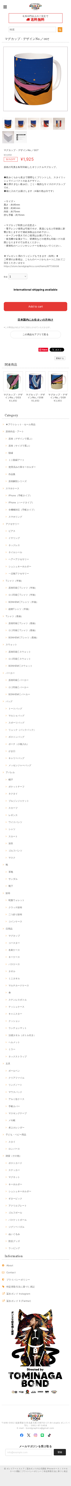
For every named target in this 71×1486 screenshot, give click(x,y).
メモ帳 (12, 1120)
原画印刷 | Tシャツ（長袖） (23, 623)
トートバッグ (15, 708)
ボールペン (14, 1070)
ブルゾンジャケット (19, 800)
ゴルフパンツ (15, 850)
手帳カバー (14, 1106)
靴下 (11, 885)
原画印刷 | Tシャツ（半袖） (23, 587)
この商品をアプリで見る (35, 334)
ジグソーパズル (16, 1226)
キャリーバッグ (16, 758)
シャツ (12, 829)
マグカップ (14, 935)
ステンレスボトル (18, 999)
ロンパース (14, 1148)
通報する (60, 358)
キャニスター (15, 1013)
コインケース (15, 921)
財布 (8, 893)
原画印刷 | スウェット (20, 651)
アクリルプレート (18, 1205)
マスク (12, 857)
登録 (60, 1452)
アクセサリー (12, 523)
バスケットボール (18, 1219)
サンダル (13, 878)
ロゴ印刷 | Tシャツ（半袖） (23, 594)
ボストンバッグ (16, 736)
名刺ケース (14, 950)
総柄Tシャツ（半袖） (19, 609)
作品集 (12, 474)
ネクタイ (13, 793)
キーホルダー (15, 1184)
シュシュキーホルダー (20, 566)
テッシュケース (16, 1006)
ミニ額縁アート (16, 459)
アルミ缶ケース (16, 1099)
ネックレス (14, 545)
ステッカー (14, 1170)
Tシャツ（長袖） (14, 616)
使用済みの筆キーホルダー (22, 467)
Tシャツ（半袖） (14, 580)
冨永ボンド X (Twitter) (18, 1300)
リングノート (15, 1084)
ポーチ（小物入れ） (19, 744)
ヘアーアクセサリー (19, 559)
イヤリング (14, 538)
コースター (14, 942)
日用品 (9, 928)
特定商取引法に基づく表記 (20, 1286)
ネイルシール (15, 552)
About (9, 1265)
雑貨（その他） (14, 1155)
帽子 (11, 779)
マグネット (14, 1177)
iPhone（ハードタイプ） (21, 502)
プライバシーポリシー (18, 1279)
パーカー (10, 673)
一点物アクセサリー (19, 573)
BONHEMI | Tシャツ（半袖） (23, 602)
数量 (6, 277)
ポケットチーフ (16, 786)
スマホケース (12, 488)
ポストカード (15, 1163)
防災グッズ (14, 1241)
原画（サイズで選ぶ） (20, 445)
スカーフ (13, 807)
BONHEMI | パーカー (19, 694)
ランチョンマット (18, 1028)
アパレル (10, 772)
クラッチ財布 (15, 907)
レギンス (13, 815)
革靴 (11, 871)
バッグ (9, 701)
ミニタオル (14, 978)
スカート (13, 836)
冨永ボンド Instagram (18, 1293)
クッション (14, 1021)
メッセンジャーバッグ (20, 765)
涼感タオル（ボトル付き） (22, 1035)
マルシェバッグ (16, 715)
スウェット (11, 644)
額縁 (11, 452)
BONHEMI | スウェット (20, 665)
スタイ (12, 1141)
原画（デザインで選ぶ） (21, 438)
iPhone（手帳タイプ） (20, 495)
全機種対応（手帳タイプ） (22, 509)
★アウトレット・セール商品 (20, 424)
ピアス (12, 531)
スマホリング (15, 516)
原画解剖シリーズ (18, 481)
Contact (11, 1272)
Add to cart (35, 306)
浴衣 (11, 843)
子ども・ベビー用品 (16, 1134)
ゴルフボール (15, 1212)
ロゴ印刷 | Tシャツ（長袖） (23, 630)
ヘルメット (14, 1042)
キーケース (14, 957)
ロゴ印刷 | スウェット (20, 658)
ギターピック (15, 1198)
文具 (8, 1063)
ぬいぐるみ (14, 1234)
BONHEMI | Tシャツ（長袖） (23, 637)
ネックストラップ (18, 1056)
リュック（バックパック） (22, 729)
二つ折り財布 (15, 914)
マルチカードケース (19, 985)
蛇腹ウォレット (16, 900)
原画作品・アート (15, 431)
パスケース (14, 964)
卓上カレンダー (16, 1127)
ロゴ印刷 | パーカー (19, 687)
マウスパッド (15, 1092)
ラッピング (14, 1248)
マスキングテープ (18, 1113)
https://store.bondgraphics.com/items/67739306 (31, 266)
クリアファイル (16, 1077)
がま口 (12, 751)
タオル (12, 971)
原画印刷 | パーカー (19, 680)
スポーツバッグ (16, 722)
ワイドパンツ (15, 822)
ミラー (12, 1049)
